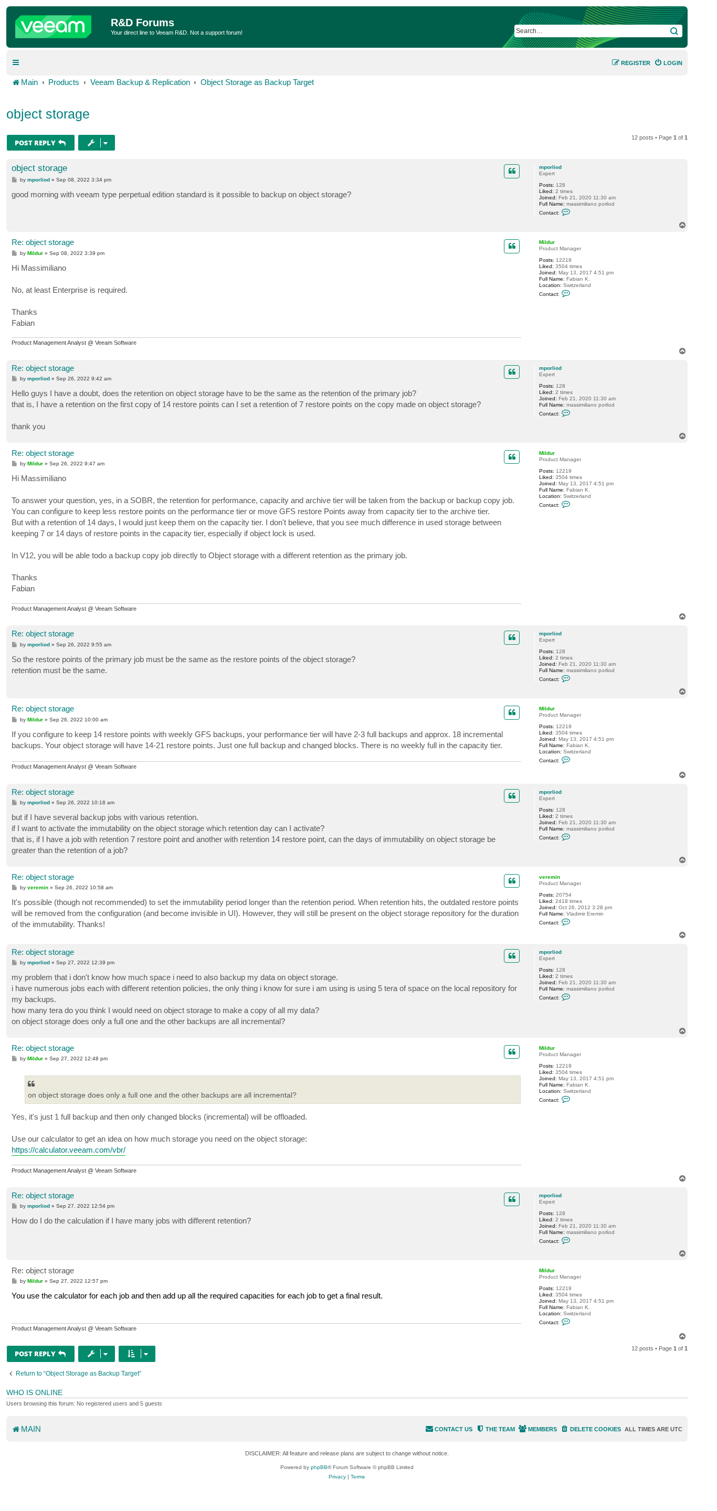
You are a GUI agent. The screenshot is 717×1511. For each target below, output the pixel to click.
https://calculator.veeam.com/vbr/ (68, 1149)
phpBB (319, 1467)
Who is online (34, 1392)
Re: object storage (43, 242)
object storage (48, 114)
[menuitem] (668, 63)
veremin (549, 877)
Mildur (547, 242)
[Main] (60, 24)
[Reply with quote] (512, 171)
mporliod (550, 167)
